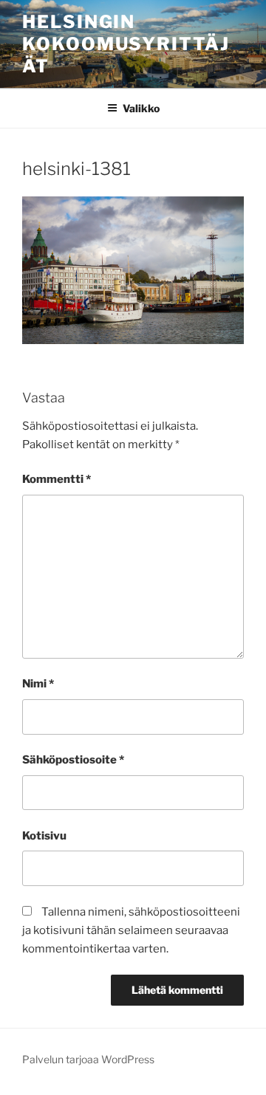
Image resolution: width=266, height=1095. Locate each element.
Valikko (141, 108)
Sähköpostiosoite (73, 759)
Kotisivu (44, 835)
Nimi (38, 683)
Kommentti (56, 479)
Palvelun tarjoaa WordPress (88, 1059)
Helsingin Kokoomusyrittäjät (126, 44)
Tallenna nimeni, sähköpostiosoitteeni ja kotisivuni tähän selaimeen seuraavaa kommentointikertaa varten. (131, 930)
